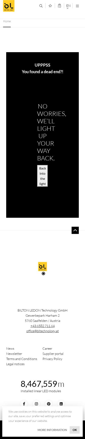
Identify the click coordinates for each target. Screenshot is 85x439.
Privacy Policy (52, 359)
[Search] (41, 6)
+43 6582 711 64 (43, 326)
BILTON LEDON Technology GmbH (19, 6)
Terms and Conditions (21, 359)
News (10, 348)
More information (52, 430)
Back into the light (42, 176)
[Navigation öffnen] (77, 6)
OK (75, 430)
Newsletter (14, 354)
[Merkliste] (50, 5)
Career (47, 348)
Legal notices (15, 364)
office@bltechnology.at (42, 331)
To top (75, 230)
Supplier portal (53, 354)
